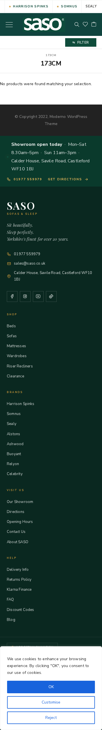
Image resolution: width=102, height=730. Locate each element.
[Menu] (9, 24)
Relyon (13, 464)
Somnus (69, 6)
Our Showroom (20, 501)
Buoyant (14, 454)
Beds (11, 326)
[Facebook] (12, 296)
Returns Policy (19, 579)
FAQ (10, 599)
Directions (15, 511)
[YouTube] (38, 296)
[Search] (76, 24)
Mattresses (16, 346)
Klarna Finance (19, 589)
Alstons (13, 434)
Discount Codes (20, 609)
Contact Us (16, 531)
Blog (11, 619)
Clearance (15, 376)
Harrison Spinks (30, 6)
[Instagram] (25, 296)
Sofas (12, 336)
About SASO (17, 542)
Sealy (91, 6)
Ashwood (15, 444)
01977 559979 (28, 179)
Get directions (65, 179)
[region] (51, 688)
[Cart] (93, 25)
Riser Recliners (20, 366)
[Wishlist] (85, 25)
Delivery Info (18, 569)
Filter (83, 42)
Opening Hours (20, 521)
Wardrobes (17, 356)
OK (51, 687)
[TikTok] (51, 296)
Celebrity (15, 474)
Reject (51, 717)
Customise (51, 702)
